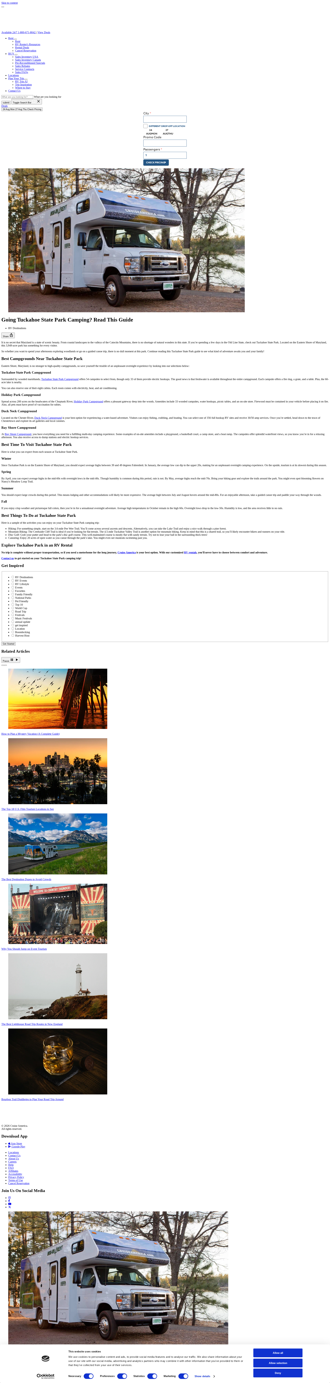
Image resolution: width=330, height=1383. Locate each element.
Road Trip (20, 611)
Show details (202, 1376)
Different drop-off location (167, 126)
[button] (15, 39)
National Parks (23, 597)
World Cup (21, 608)
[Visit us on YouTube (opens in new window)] (9, 1203)
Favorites (20, 590)
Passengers (151, 149)
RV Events (21, 580)
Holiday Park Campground (88, 401)
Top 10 (19, 604)
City (146, 113)
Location (20, 628)
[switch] (122, 1376)
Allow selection (278, 1363)
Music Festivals (23, 618)
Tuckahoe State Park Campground (60, 379)
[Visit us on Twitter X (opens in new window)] (9, 1207)
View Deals (43, 32)
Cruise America (127, 552)
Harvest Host (22, 635)
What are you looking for (47, 96)
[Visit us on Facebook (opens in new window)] (9, 1200)
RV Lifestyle (22, 584)
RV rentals (190, 552)
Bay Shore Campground (18, 434)
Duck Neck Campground (48, 417)
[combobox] (165, 119)
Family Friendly (23, 594)
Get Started (8, 644)
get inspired (21, 625)
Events (19, 587)
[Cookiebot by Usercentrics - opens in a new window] (46, 1376)
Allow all (278, 1352)
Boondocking (22, 632)
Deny (278, 1372)
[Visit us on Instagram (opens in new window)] (9, 1197)
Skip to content (9, 2)
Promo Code (152, 137)
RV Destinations (24, 577)
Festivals (20, 615)
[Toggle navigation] (2, 6)
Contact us (7, 558)
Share (8, 335)
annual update (22, 621)
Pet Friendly (21, 601)
